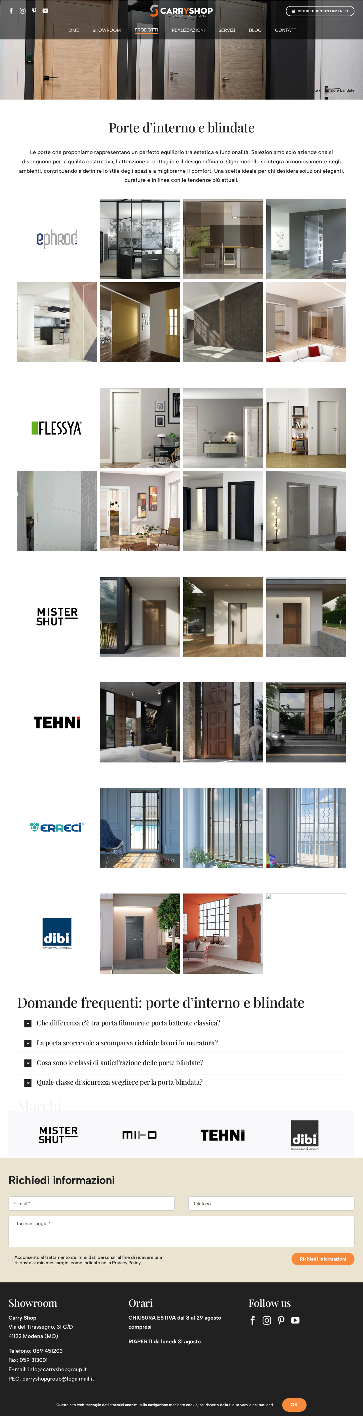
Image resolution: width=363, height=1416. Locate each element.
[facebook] (11, 11)
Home (280, 90)
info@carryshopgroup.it (57, 1369)
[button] (181, 1023)
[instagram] (23, 11)
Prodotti (297, 90)
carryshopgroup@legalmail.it (58, 1378)
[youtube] (45, 11)
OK (294, 1405)
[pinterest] (34, 11)
